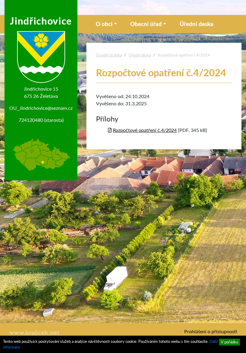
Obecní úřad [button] (146, 24)
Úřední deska (196, 24)
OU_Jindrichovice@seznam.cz (41, 107)
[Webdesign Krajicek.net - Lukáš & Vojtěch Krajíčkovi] (34, 334)
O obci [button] (104, 24)
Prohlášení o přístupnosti (210, 331)
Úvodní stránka (109, 55)
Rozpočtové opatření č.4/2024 (145, 130)
